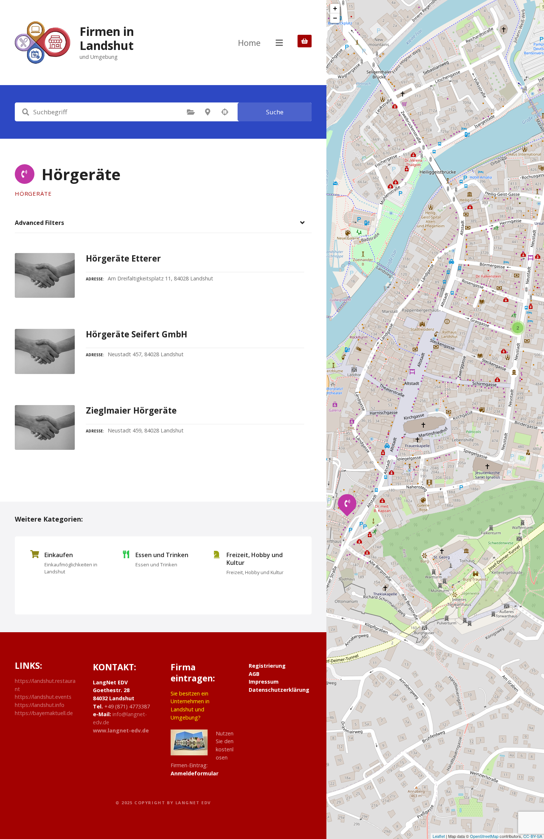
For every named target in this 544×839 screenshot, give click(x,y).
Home (249, 42)
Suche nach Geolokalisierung (224, 112)
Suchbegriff (25, 112)
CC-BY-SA (532, 836)
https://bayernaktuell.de (44, 713)
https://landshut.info (39, 704)
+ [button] (335, 8)
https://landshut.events (43, 696)
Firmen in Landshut (107, 38)
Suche (274, 112)
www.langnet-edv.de (121, 730)
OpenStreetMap (484, 836)
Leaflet (439, 836)
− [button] (335, 18)
